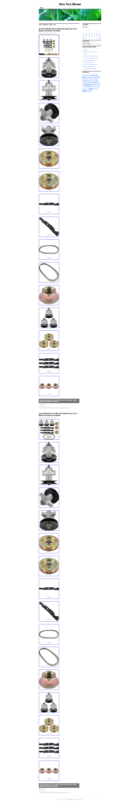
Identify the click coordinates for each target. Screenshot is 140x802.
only (96, 84)
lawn (95, 82)
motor (83, 84)
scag (85, 86)
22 (97, 34)
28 (94, 36)
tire (99, 86)
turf (88, 88)
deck (44, 406)
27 (91, 36)
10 (83, 33)
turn (66, 407)
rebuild (63, 407)
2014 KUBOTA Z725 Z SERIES (90, 68)
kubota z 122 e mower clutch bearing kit (91, 56)
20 (91, 34)
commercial (94, 75)
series (90, 86)
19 (89, 34)
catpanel (85, 53)
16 (99, 33)
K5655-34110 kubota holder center (90, 64)
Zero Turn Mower (70, 4)
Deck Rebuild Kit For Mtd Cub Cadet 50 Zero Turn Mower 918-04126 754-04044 (58, 414)
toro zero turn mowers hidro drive (90, 60)
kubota (92, 82)
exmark (98, 77)
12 (89, 33)
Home (41, 8)
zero (69, 407)
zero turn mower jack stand (89, 66)
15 (97, 33)
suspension (96, 86)
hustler (89, 80)
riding (99, 85)
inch (94, 80)
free (87, 78)
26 (89, 36)
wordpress (86, 49)
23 (99, 34)
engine (94, 77)
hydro (92, 80)
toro (83, 89)
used (94, 88)
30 (99, 36)
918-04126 (50, 407)
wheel (96, 88)
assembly (86, 75)
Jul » (100, 38)
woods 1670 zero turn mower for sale (91, 58)
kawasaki (84, 82)
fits (85, 78)
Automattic (66, 799)
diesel (90, 77)
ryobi (83, 86)
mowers (93, 85)
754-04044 (44, 407)
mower (59, 407)
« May (83, 38)
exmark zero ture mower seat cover (90, 51)
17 (83, 34)
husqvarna (85, 80)
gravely (94, 78)
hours (97, 78)
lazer (99, 82)
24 (83, 36)
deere (87, 77)
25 (86, 36)
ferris (83, 78)
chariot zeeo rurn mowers (88, 62)
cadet (54, 407)
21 (94, 34)
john (97, 80)
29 (97, 36)
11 (86, 33)
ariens (83, 75)
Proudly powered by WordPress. (77, 799)
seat (87, 86)
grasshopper (90, 78)
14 (94, 33)
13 (91, 33)
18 (86, 34)
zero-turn (89, 91)
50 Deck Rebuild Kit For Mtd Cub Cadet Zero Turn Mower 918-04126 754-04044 (58, 30)
